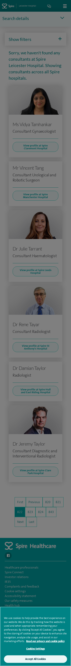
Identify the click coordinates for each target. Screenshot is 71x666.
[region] (35, 636)
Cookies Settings (35, 648)
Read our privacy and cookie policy (45, 641)
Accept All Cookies (35, 659)
